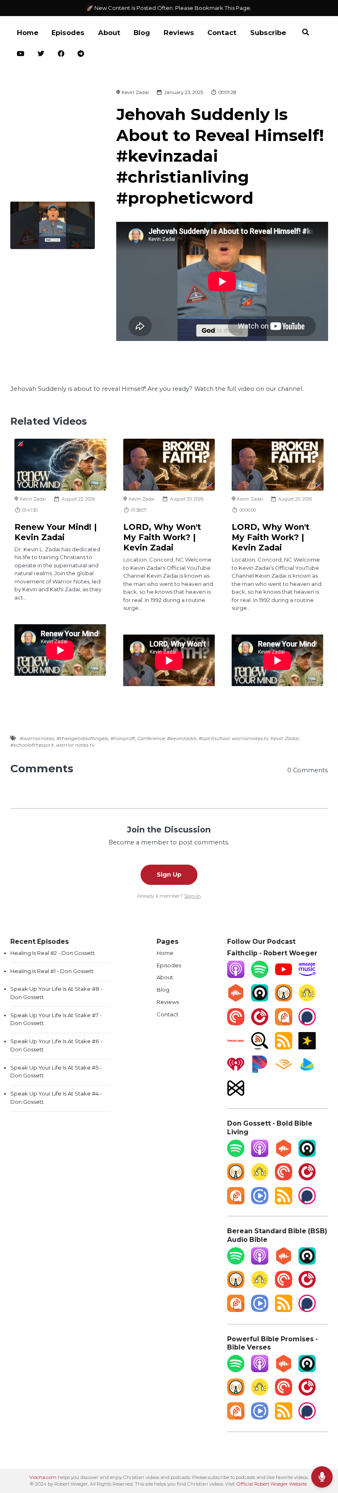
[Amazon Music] (307, 976)
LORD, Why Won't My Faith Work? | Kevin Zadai (162, 537)
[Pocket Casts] (235, 1023)
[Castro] (259, 999)
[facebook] (61, 54)
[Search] (305, 33)
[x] (41, 54)
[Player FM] (259, 1023)
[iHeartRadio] (235, 1070)
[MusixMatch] (235, 1094)
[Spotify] (259, 976)
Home (27, 32)
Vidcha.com (42, 1477)
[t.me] (81, 54)
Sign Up (169, 874)
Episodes (68, 32)
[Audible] (283, 1070)
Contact (222, 32)
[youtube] (20, 54)
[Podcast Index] (235, 1047)
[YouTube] (283, 976)
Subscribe (268, 32)
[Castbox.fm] (235, 999)
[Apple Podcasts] (235, 976)
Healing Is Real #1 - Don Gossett (52, 971)
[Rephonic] (307, 1070)
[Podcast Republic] (259, 1202)
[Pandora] (259, 1070)
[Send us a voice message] (322, 1477)
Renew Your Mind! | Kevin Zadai (55, 532)
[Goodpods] (307, 999)
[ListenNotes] (259, 1047)
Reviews (179, 32)
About (109, 32)
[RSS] (283, 1047)
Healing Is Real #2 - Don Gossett (52, 953)
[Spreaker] (307, 1047)
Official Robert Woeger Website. (272, 1484)
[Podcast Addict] (283, 1023)
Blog (142, 32)
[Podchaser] (307, 1023)
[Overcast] (283, 999)
